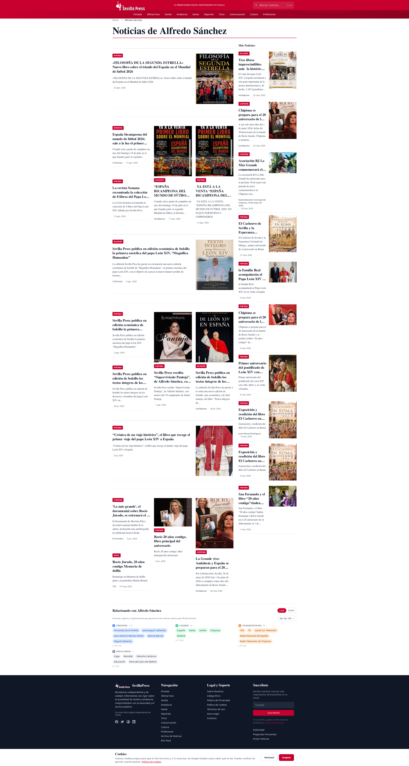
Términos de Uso (216, 709)
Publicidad (258, 729)
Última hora (153, 14)
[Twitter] (122, 721)
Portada (138, 14)
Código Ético (213, 695)
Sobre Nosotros (215, 691)
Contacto (211, 718)
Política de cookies (151, 761)
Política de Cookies (217, 704)
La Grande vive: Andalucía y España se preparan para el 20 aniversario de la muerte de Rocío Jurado (213, 567)
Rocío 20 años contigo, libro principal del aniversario (170, 541)
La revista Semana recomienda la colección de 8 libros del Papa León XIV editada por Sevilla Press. (131, 196)
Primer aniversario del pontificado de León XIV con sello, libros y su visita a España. (252, 371)
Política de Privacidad (218, 700)
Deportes (209, 14)
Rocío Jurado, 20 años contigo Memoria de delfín (128, 566)
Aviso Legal (213, 713)
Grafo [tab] (291, 610)
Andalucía (182, 14)
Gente (196, 14)
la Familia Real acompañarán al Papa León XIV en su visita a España (252, 276)
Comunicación (237, 14)
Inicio (115, 20)
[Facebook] (116, 721)
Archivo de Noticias (171, 736)
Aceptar (286, 757)
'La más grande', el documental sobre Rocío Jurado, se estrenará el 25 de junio (131, 513)
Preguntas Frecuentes (265, 734)
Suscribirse (274, 712)
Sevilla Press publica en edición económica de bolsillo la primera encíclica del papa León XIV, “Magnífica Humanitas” (129, 331)
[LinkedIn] (133, 721)
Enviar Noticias (261, 738)
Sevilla (168, 14)
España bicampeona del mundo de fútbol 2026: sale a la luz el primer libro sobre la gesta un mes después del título (129, 143)
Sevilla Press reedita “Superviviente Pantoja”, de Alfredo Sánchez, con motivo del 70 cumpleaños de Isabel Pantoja (172, 381)
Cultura (254, 14)
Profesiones (269, 14)
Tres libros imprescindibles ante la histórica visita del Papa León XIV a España (251, 70)
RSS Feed (166, 740)
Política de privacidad (274, 722)
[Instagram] (128, 721)
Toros (222, 14)
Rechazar (269, 757)
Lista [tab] (281, 610)
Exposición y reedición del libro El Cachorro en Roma (252, 416)
